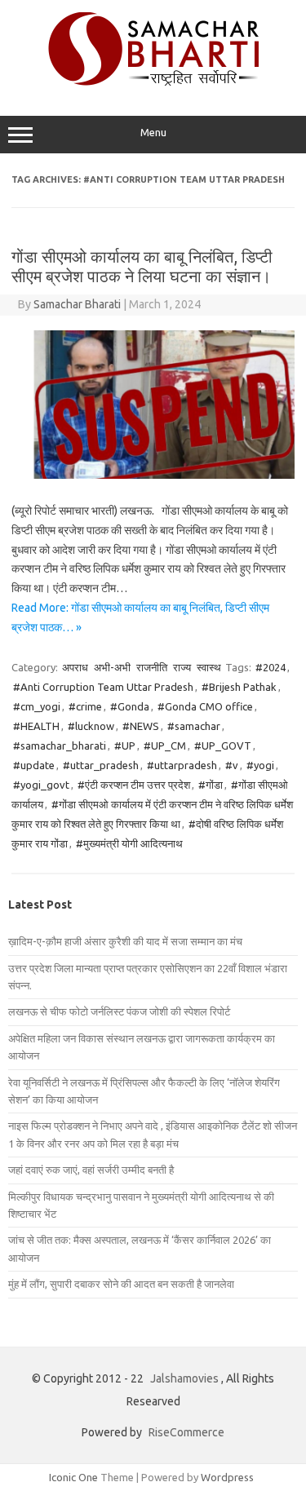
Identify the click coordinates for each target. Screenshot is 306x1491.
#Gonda (129, 706)
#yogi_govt (41, 784)
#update (34, 765)
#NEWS (140, 726)
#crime (85, 706)
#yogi (260, 765)
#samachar (193, 726)
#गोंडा (210, 784)
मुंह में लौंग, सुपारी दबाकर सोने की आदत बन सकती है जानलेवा (121, 1284)
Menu (153, 132)
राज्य (182, 667)
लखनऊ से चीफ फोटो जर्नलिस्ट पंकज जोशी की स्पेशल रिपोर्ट (119, 1011)
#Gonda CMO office (205, 706)
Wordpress (227, 1477)
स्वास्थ (209, 667)
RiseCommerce (186, 1432)
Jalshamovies (184, 1378)
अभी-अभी (112, 667)
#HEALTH (36, 726)
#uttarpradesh (182, 765)
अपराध (75, 667)
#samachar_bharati (59, 745)
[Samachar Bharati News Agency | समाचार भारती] (153, 81)
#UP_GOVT (222, 745)
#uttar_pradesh (101, 765)
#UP (124, 745)
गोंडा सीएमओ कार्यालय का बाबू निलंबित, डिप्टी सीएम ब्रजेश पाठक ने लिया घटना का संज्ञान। (142, 266)
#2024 (270, 667)
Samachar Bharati (77, 304)
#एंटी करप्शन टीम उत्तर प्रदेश (134, 784)
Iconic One (73, 1477)
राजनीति (151, 667)
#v (231, 765)
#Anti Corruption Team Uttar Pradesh (103, 686)
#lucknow (91, 726)
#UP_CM (165, 745)
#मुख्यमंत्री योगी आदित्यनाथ (129, 843)
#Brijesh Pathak (239, 686)
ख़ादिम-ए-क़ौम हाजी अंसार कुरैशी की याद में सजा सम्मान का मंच (125, 941)
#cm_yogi (36, 706)
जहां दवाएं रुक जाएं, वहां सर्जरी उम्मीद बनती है (91, 1169)
